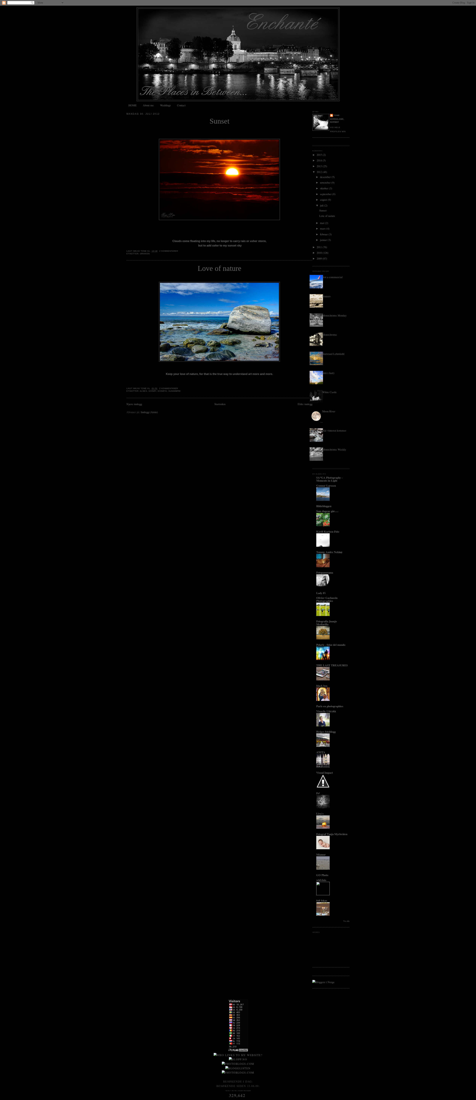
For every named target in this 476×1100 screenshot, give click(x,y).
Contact (181, 105)
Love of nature (219, 268)
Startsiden (219, 404)
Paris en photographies (329, 706)
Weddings (165, 105)
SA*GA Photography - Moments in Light (329, 479)
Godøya (162, 391)
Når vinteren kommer (334, 430)
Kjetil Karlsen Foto (327, 531)
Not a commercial (332, 277)
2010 (320, 252)
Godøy (152, 391)
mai (322, 223)
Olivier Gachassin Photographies (326, 599)
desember (326, 177)
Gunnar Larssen (326, 485)
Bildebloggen (323, 506)
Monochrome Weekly (334, 449)
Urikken (145, 254)
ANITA (320, 752)
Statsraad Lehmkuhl (333, 354)
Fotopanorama (324, 572)
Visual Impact (324, 773)
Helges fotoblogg (326, 732)
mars (323, 228)
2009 (320, 258)
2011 (320, 247)
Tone (337, 115)
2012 (320, 172)
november (325, 182)
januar (324, 240)
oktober (324, 188)
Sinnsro (326, 296)
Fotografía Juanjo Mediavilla (326, 622)
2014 (320, 160)
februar (324, 234)
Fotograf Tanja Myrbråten (331, 834)
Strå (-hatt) (328, 373)
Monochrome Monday (334, 315)
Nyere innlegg (134, 404)
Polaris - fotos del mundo (330, 645)
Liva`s (320, 813)
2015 (320, 155)
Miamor (321, 854)
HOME (132, 105)
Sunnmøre (174, 391)
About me (148, 105)
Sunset (219, 121)
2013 (320, 166)
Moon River (328, 411)
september (326, 194)
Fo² (318, 793)
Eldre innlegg (305, 404)
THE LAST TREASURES (332, 665)
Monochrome (329, 334)
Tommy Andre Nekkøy (329, 552)
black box (321, 686)
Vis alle (346, 921)
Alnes (143, 391)
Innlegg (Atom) (149, 412)
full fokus (321, 900)
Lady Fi (320, 593)
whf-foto (321, 880)
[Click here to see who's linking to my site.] (238, 1055)
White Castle (329, 392)
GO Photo (322, 875)
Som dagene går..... (327, 511)
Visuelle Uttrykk (326, 711)
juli (322, 205)
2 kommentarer (168, 251)
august (324, 199)
